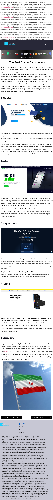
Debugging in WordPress (6, 7)
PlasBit (7, 98)
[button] (45, 45)
